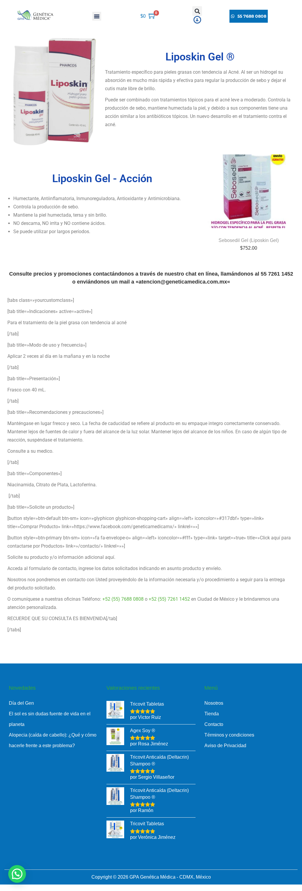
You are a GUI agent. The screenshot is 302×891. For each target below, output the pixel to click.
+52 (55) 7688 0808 (123, 599)
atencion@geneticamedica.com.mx (183, 282)
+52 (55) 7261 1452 (169, 599)
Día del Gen (21, 703)
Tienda (211, 713)
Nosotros (213, 703)
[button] (96, 16)
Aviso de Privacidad (225, 745)
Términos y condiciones (229, 734)
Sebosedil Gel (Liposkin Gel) (249, 240)
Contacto (213, 724)
